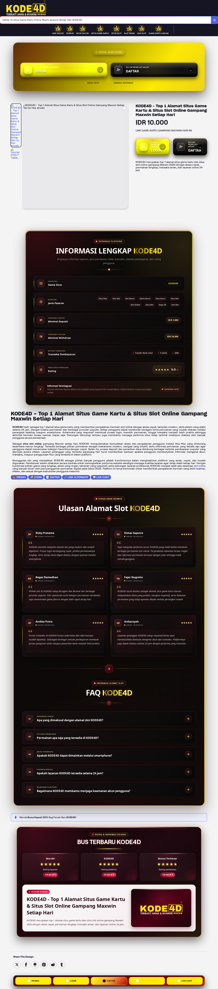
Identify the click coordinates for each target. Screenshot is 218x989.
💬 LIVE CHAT (101, 477)
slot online (200, 466)
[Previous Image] (25, 156)
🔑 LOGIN (36, 477)
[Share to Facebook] (26, 964)
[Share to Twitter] (17, 964)
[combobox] (105, 20)
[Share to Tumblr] (62, 964)
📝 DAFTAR (53, 477)
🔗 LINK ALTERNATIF (76, 477)
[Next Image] (125, 156)
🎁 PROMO (19, 477)
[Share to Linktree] (35, 964)
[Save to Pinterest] (44, 964)
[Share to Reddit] (53, 964)
